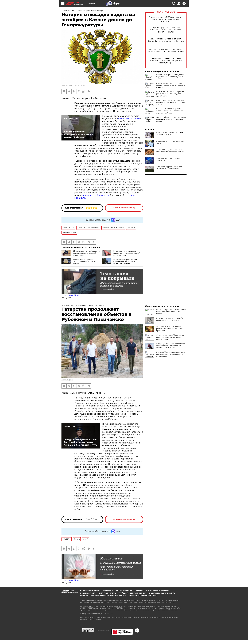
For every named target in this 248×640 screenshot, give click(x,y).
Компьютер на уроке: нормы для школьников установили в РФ (169, 167)
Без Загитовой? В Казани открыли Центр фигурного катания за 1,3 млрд (166, 40)
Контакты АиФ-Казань (107, 593)
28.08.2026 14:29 (67, 305)
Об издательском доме (90, 590)
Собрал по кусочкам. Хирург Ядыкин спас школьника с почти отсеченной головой (171, 312)
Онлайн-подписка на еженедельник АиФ (152, 590)
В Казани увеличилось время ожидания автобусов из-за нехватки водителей (125, 261)
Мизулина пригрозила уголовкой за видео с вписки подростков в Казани (166, 50)
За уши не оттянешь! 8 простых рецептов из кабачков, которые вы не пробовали (171, 329)
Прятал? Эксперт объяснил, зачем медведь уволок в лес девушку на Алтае (170, 77)
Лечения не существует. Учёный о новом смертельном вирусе (169, 319)
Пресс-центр (108, 590)
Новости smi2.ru (70, 295)
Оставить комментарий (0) (124, 208)
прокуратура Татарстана (95, 195)
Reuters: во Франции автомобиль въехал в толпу (169, 159)
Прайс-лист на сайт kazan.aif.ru (162, 593)
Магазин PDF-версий (123, 590)
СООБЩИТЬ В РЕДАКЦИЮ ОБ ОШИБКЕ (143, 596)
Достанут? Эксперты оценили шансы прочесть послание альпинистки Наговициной (171, 354)
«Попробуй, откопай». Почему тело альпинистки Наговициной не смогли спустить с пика (170, 346)
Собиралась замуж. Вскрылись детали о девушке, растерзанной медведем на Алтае (169, 111)
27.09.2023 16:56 (67, 10)
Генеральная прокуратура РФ (73, 85)
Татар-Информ (67, 380)
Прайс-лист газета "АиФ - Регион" (132, 593)
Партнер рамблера (102, 630)
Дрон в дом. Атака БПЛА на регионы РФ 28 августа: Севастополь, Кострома (166, 19)
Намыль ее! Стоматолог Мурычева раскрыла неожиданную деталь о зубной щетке (170, 94)
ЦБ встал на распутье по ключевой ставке (170, 142)
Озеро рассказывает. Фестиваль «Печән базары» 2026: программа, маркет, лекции (166, 60)
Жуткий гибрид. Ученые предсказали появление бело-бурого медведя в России (171, 119)
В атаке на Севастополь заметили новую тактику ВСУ (169, 133)
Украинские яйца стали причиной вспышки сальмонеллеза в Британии (170, 150)
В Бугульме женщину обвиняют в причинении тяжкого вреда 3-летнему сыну (86, 253)
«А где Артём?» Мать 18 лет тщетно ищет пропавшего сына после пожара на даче (170, 337)
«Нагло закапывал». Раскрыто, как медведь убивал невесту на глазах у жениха (170, 102)
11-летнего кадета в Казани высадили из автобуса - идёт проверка (84, 261)
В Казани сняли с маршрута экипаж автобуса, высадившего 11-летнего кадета (127, 253)
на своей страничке (129, 118)
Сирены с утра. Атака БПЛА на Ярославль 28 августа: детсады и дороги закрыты (165, 29)
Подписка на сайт (87, 593)
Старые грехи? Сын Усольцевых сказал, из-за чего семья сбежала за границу (170, 85)
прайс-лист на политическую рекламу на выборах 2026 (103, 596)
